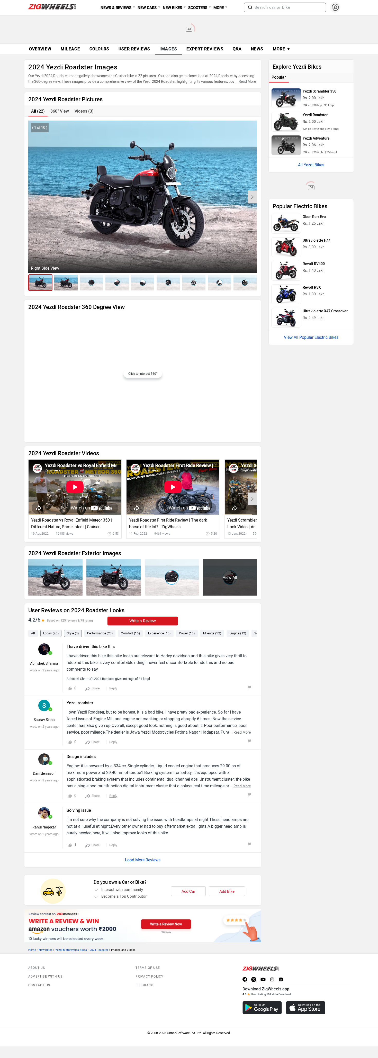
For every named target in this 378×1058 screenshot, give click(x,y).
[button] (250, 7)
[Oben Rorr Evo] (286, 224)
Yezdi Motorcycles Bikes (71, 950)
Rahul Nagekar (44, 827)
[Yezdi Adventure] (286, 145)
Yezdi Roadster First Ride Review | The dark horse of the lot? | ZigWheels (168, 523)
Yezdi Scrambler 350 (319, 91)
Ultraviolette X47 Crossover (325, 311)
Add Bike (227, 891)
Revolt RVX (312, 287)
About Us (36, 968)
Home (32, 950)
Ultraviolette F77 (316, 240)
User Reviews (134, 49)
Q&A (237, 49)
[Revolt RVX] (286, 294)
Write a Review (142, 620)
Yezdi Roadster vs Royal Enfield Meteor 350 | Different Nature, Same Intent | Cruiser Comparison (71, 524)
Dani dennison (44, 773)
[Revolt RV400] (286, 271)
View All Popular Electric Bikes (311, 337)
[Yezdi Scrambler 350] (286, 98)
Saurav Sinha (44, 720)
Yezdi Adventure (316, 138)
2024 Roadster (99, 950)
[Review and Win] (142, 925)
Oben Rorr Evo (314, 217)
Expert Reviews (204, 49)
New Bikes (45, 950)
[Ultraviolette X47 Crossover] (286, 318)
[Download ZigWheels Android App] (262, 1007)
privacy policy (150, 976)
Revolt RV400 (314, 264)
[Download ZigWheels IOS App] (305, 1007)
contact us (39, 985)
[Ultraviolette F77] (286, 247)
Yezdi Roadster (315, 115)
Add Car (188, 891)
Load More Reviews (142, 860)
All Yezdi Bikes (311, 164)
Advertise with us (45, 976)
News (257, 49)
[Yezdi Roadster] (286, 122)
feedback (145, 985)
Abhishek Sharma (44, 663)
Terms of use (148, 968)
